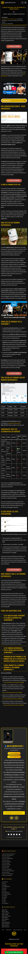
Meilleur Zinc (4, 920)
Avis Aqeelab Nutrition (6, 892)
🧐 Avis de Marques (7, 879)
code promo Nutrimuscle (14, 423)
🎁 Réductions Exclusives (9, 851)
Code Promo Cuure (5, 867)
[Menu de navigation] (22, 2)
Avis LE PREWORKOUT (6, 886)
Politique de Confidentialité (17, 929)
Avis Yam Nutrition (5, 903)
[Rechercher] (25, 2)
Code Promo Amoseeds (6, 864)
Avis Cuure (4, 900)
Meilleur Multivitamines (6, 923)
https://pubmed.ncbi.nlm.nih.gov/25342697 (14, 705)
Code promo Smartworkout (7, 875)
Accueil (3, 19)
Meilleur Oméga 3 (5, 917)
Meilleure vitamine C (5, 925)
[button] (14, 46)
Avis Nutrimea (4, 897)
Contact (3, 929)
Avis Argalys (4, 898)
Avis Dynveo (4, 889)
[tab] (14, 630)
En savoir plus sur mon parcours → (14, 813)
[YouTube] (12, 818)
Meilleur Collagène (5, 914)
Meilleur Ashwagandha (6, 922)
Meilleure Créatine (5, 911)
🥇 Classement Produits (8, 907)
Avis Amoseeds (4, 895)
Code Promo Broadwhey (6, 861)
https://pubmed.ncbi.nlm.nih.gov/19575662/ (12, 698)
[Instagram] (16, 818)
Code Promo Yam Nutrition (7, 869)
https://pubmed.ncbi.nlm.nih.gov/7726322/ (12, 692)
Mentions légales (8, 929)
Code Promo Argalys (5, 866)
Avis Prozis (4, 883)
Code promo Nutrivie (5, 872)
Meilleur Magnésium (5, 919)
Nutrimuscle (14, 19)
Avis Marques (8, 19)
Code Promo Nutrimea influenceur (8, 870)
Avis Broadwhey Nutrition (6, 894)
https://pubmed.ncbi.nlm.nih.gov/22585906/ (14, 682)
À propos (25, 929)
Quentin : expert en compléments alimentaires (14, 14)
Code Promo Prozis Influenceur (7, 855)
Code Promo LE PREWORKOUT (7, 858)
